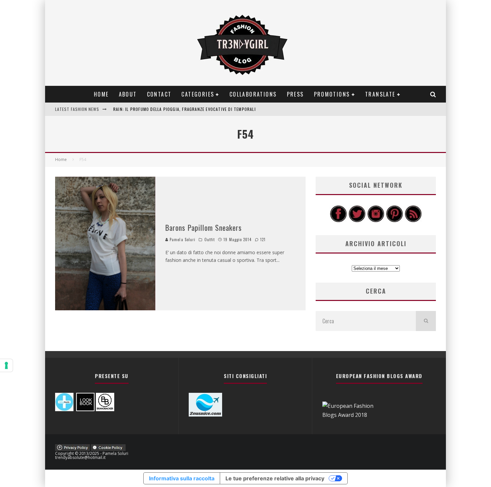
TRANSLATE (380, 94)
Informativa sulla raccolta (181, 478)
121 (262, 239)
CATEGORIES (197, 94)
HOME (101, 94)
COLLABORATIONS (253, 94)
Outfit (209, 239)
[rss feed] (413, 220)
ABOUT (128, 94)
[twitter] (357, 220)
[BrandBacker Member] (105, 409)
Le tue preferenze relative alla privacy (274, 478)
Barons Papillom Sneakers (203, 227)
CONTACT (159, 94)
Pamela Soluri (181, 239)
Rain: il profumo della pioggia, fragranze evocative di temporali (184, 109)
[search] (426, 321)
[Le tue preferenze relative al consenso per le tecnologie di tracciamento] (6, 365)
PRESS (295, 94)
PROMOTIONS (332, 94)
